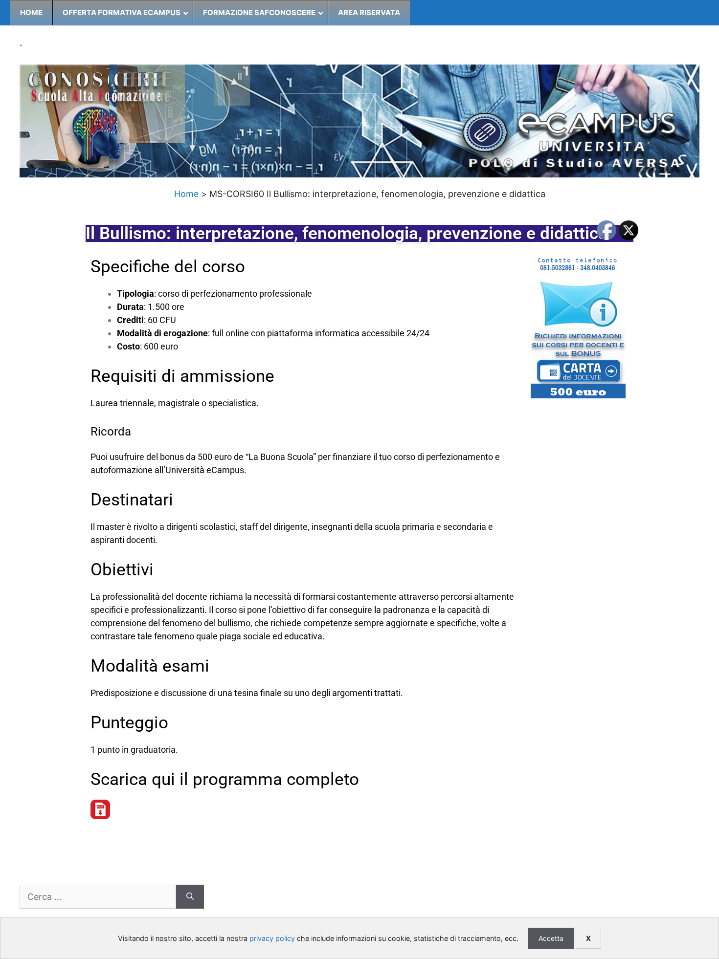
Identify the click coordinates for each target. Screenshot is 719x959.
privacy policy (272, 938)
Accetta (551, 938)
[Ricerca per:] (98, 897)
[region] (359, 121)
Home (186, 194)
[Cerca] (190, 897)
